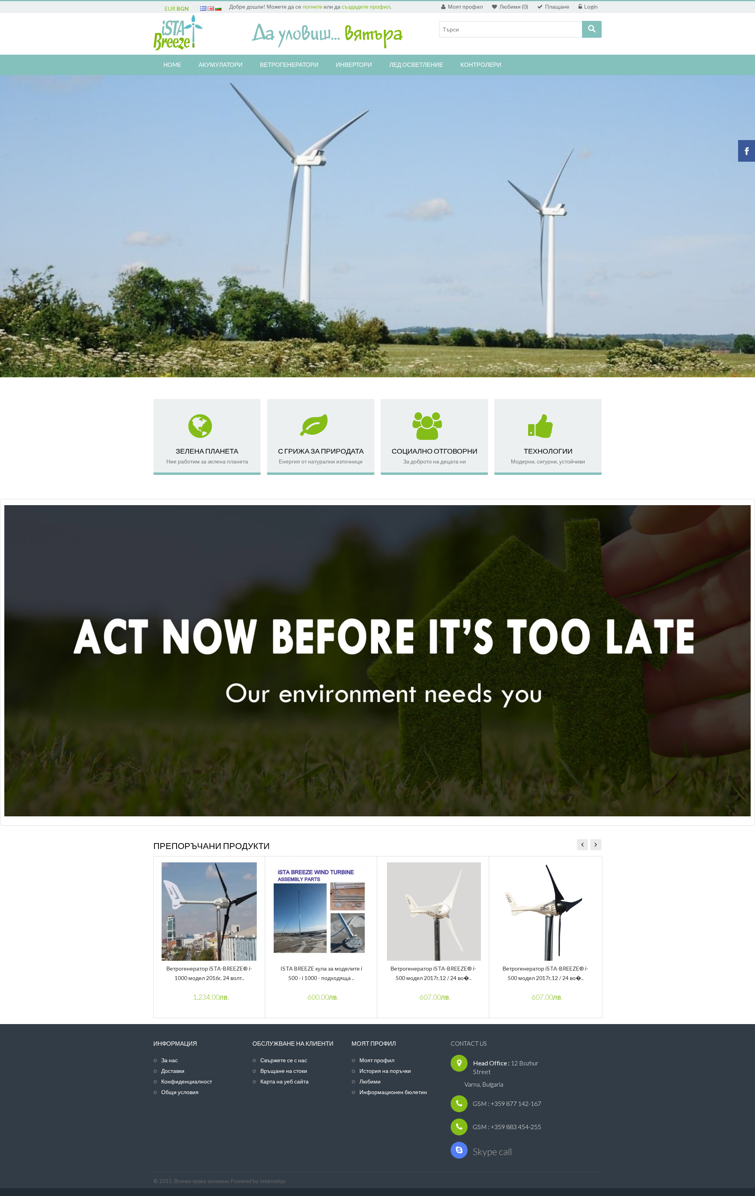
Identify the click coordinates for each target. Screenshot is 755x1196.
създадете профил (365, 6)
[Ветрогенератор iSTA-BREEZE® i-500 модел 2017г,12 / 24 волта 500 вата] (433, 912)
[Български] (218, 8)
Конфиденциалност (186, 1081)
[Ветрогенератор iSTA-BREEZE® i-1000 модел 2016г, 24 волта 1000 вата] (209, 912)
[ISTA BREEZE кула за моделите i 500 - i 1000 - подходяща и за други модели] (321, 912)
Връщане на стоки (283, 1070)
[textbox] (513, 29)
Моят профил (376, 1060)
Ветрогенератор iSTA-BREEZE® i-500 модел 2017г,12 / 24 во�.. (433, 973)
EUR (170, 8)
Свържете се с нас (283, 1060)
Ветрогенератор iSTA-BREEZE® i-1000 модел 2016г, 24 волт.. (209, 973)
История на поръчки (385, 1070)
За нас (169, 1060)
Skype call (492, 1151)
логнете (312, 6)
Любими (370, 1081)
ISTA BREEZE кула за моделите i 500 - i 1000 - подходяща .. (321, 973)
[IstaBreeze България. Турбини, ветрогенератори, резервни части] (178, 35)
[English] (211, 8)
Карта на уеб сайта (284, 1081)
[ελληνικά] (203, 8)
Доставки (172, 1070)
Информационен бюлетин (393, 1092)
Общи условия (180, 1092)
